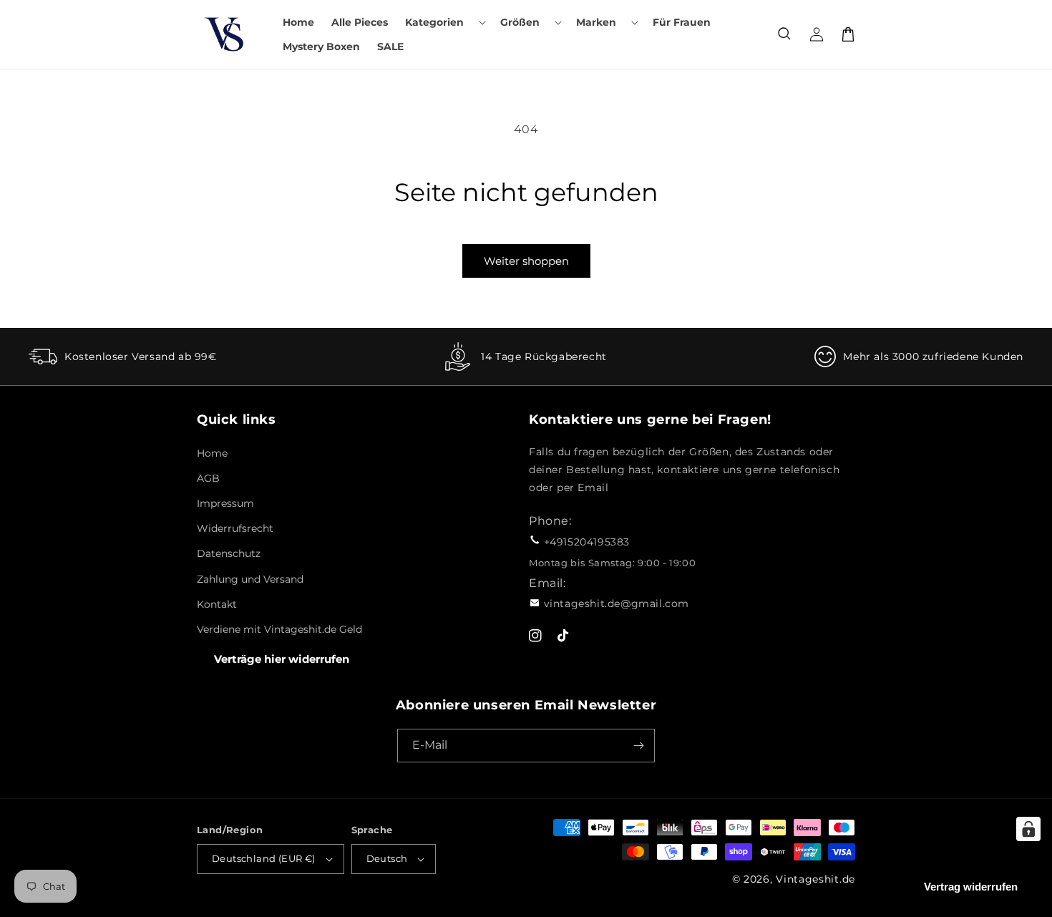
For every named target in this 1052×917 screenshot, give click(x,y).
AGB (208, 478)
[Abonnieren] (638, 745)
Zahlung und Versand (250, 579)
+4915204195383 (587, 541)
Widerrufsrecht (235, 528)
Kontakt (217, 604)
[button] (444, 22)
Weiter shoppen (526, 261)
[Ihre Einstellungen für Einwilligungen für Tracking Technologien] (1028, 829)
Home (212, 453)
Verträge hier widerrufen (281, 659)
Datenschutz (228, 553)
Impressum (225, 503)
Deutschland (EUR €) (264, 858)
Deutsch (387, 858)
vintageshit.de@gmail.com (616, 603)
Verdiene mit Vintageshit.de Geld (279, 629)
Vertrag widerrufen (971, 886)
